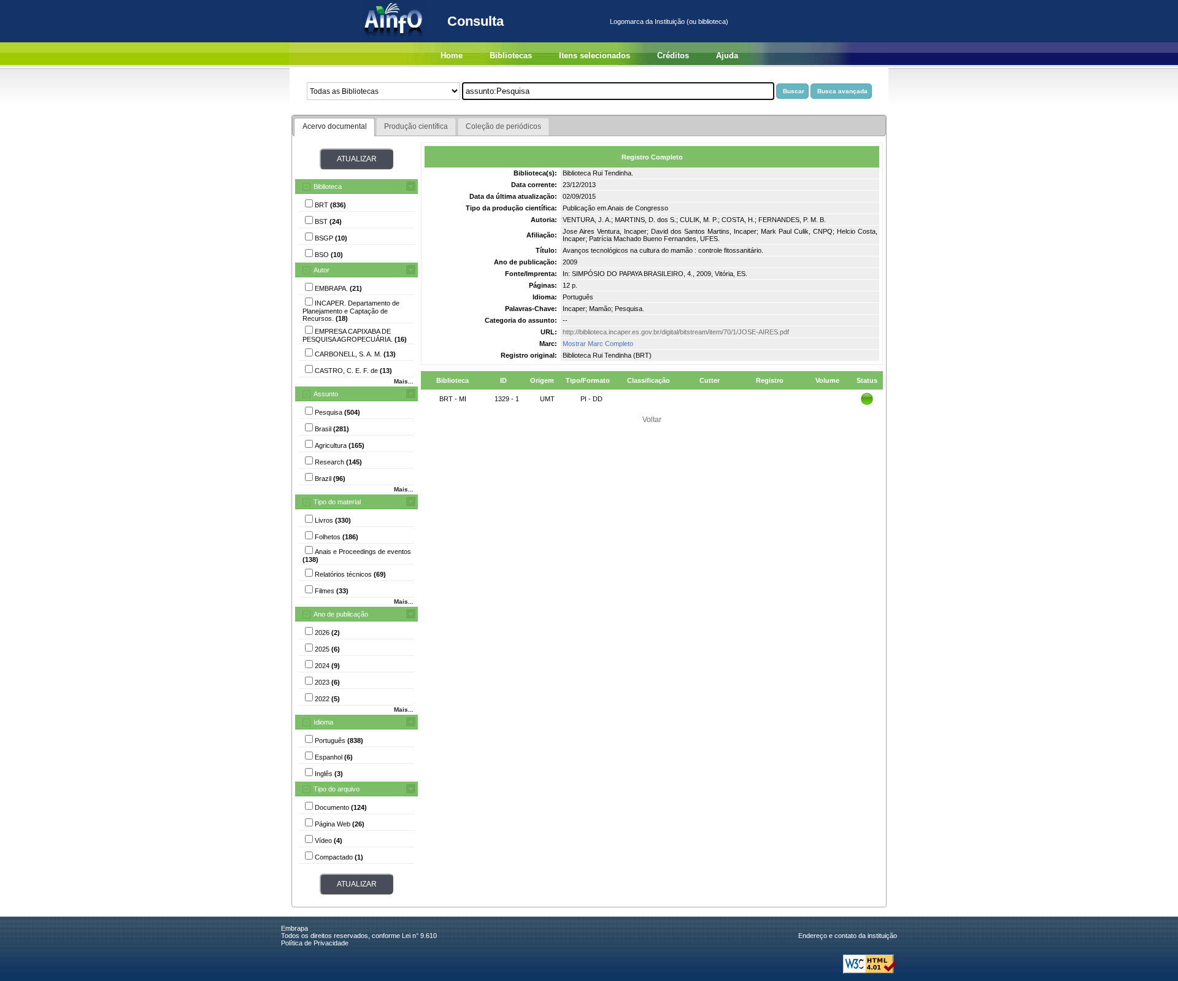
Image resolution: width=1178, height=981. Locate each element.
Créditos (673, 55)
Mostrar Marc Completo (598, 343)
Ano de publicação (341, 614)
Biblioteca (328, 186)
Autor (321, 270)
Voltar (651, 419)
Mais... (404, 381)
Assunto (326, 394)
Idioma (323, 722)
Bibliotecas (511, 55)
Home (452, 55)
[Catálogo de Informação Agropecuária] (394, 40)
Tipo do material (337, 502)
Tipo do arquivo (337, 789)
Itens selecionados (594, 55)
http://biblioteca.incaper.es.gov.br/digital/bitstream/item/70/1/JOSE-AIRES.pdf (676, 332)
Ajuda (727, 55)
